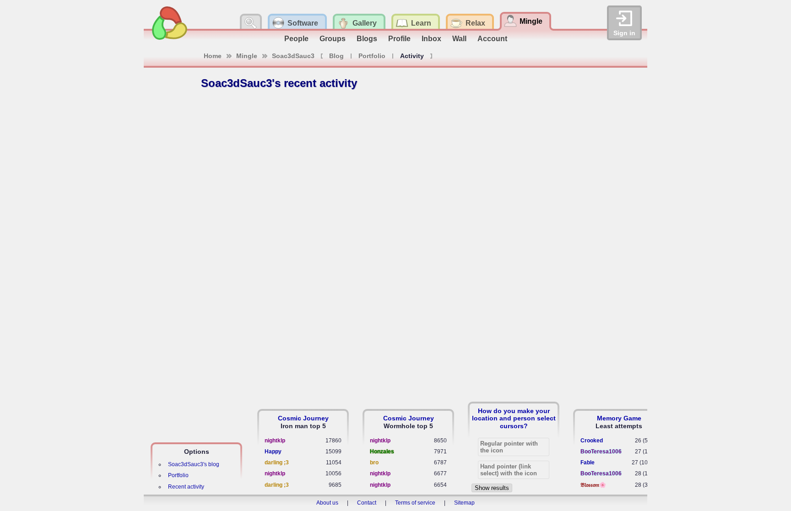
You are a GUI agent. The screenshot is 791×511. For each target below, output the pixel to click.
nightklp (275, 440)
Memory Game (619, 418)
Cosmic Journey (303, 418)
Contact (366, 503)
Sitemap (464, 503)
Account (492, 39)
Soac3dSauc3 (293, 55)
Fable (587, 462)
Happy (273, 451)
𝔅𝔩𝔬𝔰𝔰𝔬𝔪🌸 (593, 485)
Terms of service (415, 503)
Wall (459, 39)
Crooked (591, 440)
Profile (399, 39)
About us (327, 503)
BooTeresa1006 (601, 451)
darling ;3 (277, 462)
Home (213, 55)
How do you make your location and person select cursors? (514, 418)
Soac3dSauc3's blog (193, 464)
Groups (333, 39)
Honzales (382, 451)
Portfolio (371, 55)
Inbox (431, 39)
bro (374, 462)
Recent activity (186, 487)
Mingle (246, 55)
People (296, 39)
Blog (336, 55)
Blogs (367, 39)
